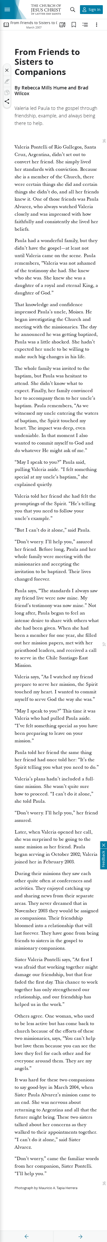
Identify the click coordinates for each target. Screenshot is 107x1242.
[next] (80, 1236)
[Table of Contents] (6, 24)
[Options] (96, 24)
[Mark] (7, 81)
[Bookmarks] (74, 24)
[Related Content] (85, 24)
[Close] (7, 70)
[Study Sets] (62, 24)
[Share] (7, 101)
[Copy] (7, 92)
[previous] (27, 1236)
